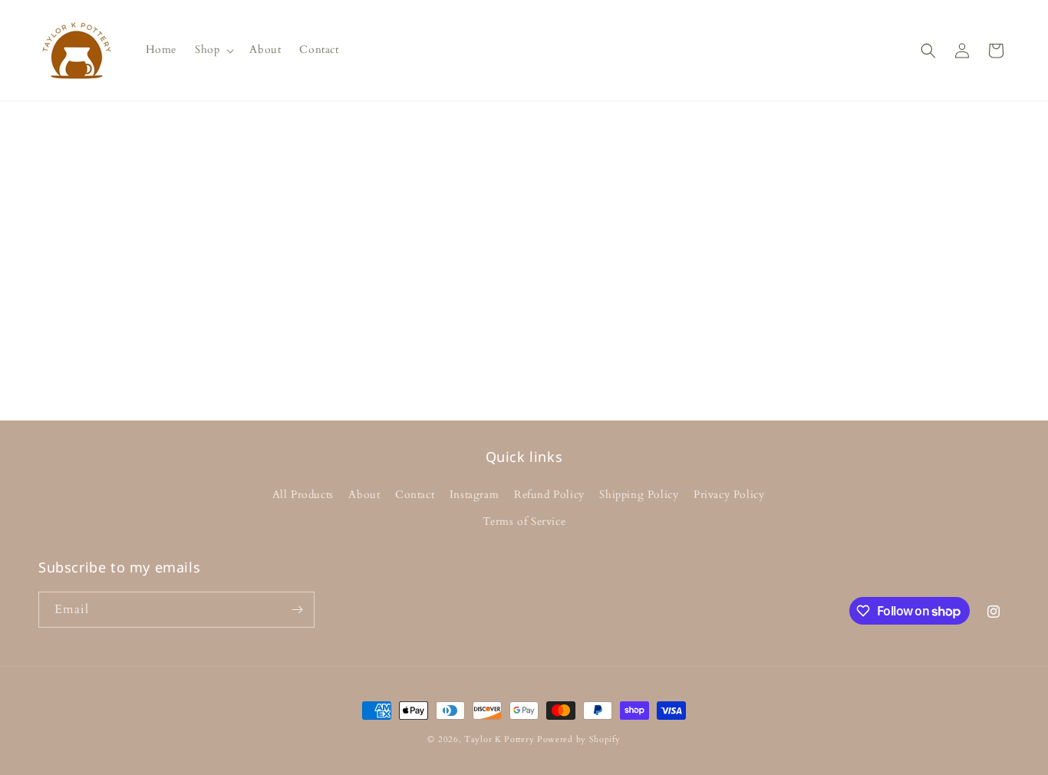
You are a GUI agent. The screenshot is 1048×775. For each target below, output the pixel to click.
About (364, 494)
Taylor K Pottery (499, 739)
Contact (414, 494)
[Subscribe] (297, 610)
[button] (213, 50)
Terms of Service (524, 521)
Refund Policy (549, 494)
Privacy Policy (729, 494)
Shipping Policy (638, 494)
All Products (303, 494)
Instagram (474, 494)
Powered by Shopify (579, 739)
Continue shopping (524, 311)
